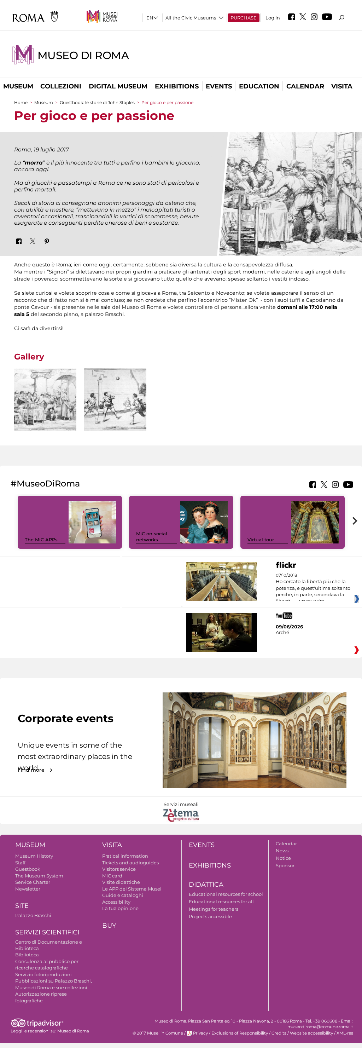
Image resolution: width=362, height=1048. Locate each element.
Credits (279, 1033)
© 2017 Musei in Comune (158, 1033)
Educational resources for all (221, 901)
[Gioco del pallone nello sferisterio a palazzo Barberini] (115, 399)
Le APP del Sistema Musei (132, 889)
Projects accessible (210, 916)
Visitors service (119, 869)
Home (21, 102)
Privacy (200, 1033)
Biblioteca (27, 954)
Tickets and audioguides (130, 862)
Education (259, 86)
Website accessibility (311, 1033)
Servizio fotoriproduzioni (43, 974)
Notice (283, 858)
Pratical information (125, 856)
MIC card (112, 876)
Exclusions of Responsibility (239, 1033)
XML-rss (345, 1033)
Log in (272, 18)
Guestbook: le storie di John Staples (97, 102)
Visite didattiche (121, 882)
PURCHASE (243, 18)
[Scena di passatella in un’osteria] (45, 399)
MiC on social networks (151, 536)
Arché (282, 632)
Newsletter (27, 889)
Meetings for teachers (213, 909)
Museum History (34, 856)
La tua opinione (120, 908)
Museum (18, 86)
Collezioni (60, 86)
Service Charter (32, 882)
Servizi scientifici (47, 932)
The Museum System (39, 876)
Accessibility (116, 902)
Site (22, 906)
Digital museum (118, 86)
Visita (341, 86)
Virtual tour (260, 539)
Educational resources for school (226, 894)
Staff (20, 862)
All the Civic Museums (190, 18)
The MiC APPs (41, 539)
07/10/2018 (313, 588)
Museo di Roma (83, 55)
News (282, 850)
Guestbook (27, 869)
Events (219, 86)
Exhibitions (177, 86)
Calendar (305, 86)
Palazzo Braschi (33, 915)
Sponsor (285, 865)
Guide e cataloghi (122, 895)
